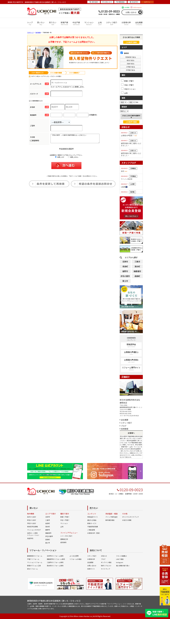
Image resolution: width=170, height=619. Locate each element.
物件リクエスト (106, 566)
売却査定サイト (92, 517)
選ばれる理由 (91, 520)
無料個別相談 (109, 520)
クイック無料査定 (111, 517)
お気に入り (108, 2)
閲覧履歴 (122, 2)
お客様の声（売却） (94, 533)
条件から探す (31, 517)
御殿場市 (137, 271)
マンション (89, 23)
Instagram (119, 562)
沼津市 (125, 262)
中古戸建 (76, 23)
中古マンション (130, 89)
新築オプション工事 (34, 566)
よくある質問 (74, 556)
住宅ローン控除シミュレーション (33, 534)
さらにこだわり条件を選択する (131, 116)
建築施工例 (64, 539)
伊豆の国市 (125, 276)
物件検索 (95, 2)
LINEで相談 (120, 559)
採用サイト (91, 569)
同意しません (74, 157)
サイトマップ (105, 569)
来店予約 (30, 538)
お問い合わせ (131, 12)
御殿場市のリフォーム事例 (56, 559)
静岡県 (126, 53)
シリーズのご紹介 (66, 536)
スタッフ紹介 (111, 23)
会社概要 (139, 23)
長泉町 (125, 266)
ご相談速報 (91, 530)
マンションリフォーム (34, 562)
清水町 (137, 266)
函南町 (137, 276)
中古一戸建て (129, 85)
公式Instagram (137, 7)
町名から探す (31, 520)
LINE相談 (126, 7)
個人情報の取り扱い (123, 566)
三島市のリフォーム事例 (55, 562)
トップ (30, 23)
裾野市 (125, 271)
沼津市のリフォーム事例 (55, 556)
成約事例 (63, 542)
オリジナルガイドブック (130, 517)
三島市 (137, 262)
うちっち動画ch (121, 556)
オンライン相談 (106, 562)
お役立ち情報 (126, 520)
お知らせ (104, 556)
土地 (100, 23)
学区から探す (31, 523)
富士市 (125, 281)
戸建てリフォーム (33, 559)
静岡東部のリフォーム (34, 556)
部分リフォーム (32, 569)
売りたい (52, 23)
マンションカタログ (34, 530)
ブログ (123, 425)
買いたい (41, 23)
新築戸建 (64, 23)
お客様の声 (126, 23)
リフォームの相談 (76, 559)
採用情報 (124, 428)
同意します (60, 157)
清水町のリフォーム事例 (55, 566)
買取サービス (91, 523)
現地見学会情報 (32, 526)
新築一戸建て (129, 81)
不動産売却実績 (92, 526)
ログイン (147, 2)
